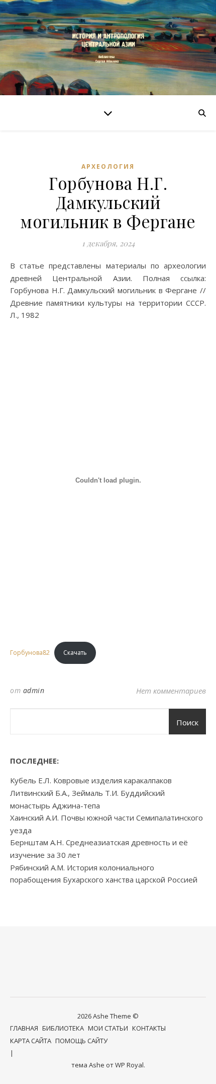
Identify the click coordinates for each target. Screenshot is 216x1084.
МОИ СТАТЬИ (108, 1028)
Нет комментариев (171, 691)
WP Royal (129, 1064)
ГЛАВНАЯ (24, 1028)
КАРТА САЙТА (30, 1040)
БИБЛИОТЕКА (63, 1028)
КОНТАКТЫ (149, 1028)
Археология (108, 166)
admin (34, 690)
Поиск (187, 722)
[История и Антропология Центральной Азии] (108, 47)
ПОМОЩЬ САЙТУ (81, 1040)
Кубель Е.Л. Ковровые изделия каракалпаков (91, 780)
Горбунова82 (30, 652)
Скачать (75, 652)
